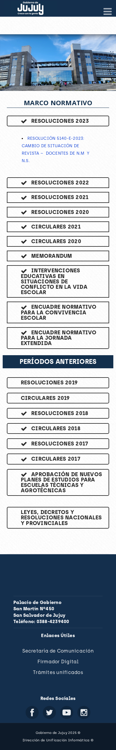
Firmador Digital (58, 661)
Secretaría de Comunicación (58, 651)
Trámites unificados (58, 672)
